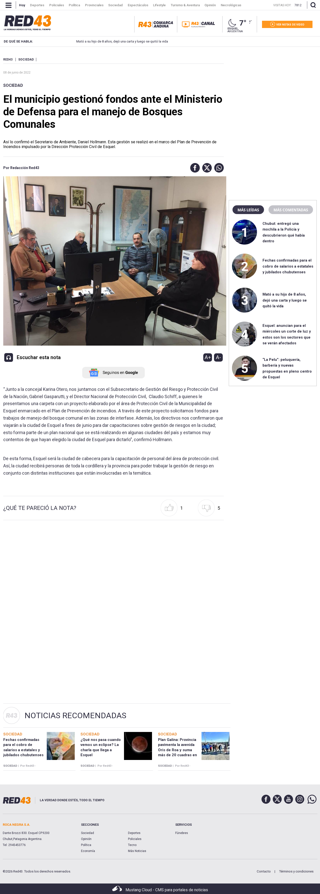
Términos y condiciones (296, 871)
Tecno (132, 845)
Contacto (264, 871)
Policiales (135, 839)
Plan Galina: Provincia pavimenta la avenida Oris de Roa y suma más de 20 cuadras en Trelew (177, 749)
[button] (194, 168)
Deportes (134, 833)
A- (218, 357)
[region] (272, 89)
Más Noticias (137, 851)
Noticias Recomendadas (75, 715)
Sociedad (13, 85)
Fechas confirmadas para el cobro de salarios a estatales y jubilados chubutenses (287, 266)
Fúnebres (181, 833)
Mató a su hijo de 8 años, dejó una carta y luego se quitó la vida (122, 41)
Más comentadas (291, 209)
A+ (207, 357)
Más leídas (248, 209)
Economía (88, 851)
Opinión (86, 839)
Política (86, 845)
